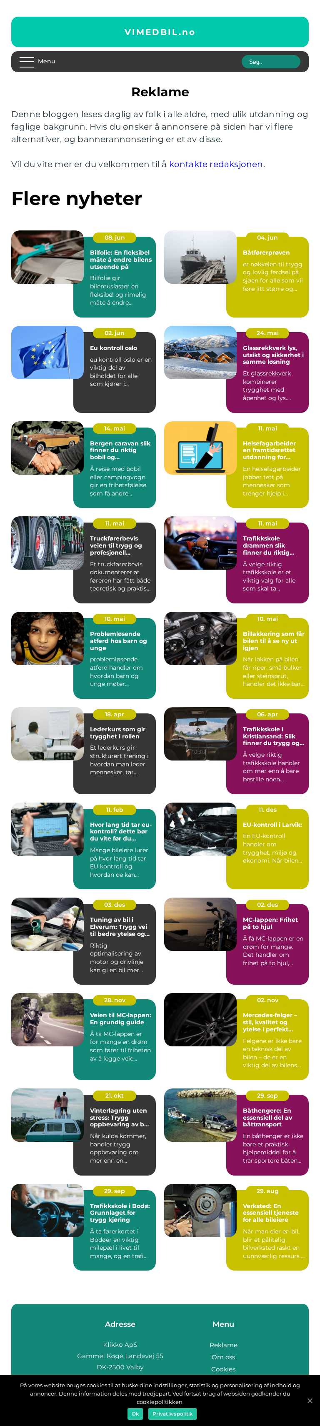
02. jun (115, 333)
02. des (267, 904)
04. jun (267, 237)
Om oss (223, 1357)
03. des (114, 904)
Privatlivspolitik (172, 1414)
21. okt (114, 1095)
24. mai (268, 333)
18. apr (114, 714)
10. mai (115, 619)
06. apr (267, 714)
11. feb (114, 809)
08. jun (115, 237)
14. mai (114, 428)
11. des (268, 809)
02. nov (267, 1000)
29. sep (267, 1095)
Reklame (224, 1345)
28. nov (114, 1000)
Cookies (223, 1369)
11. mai (267, 428)
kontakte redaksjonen (216, 164)
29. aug (268, 1191)
